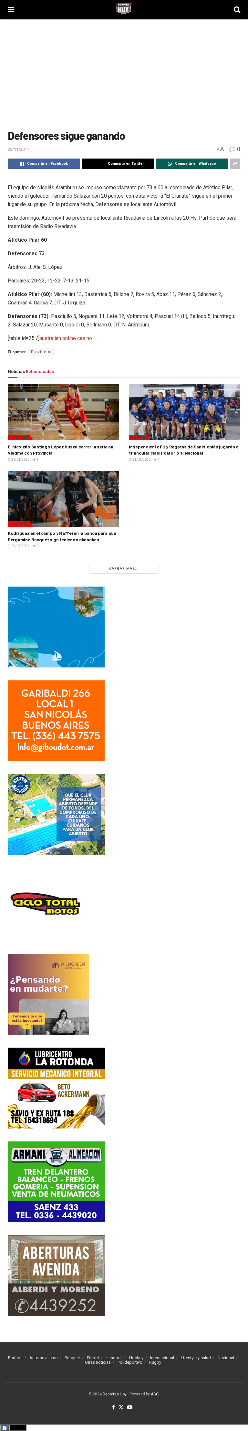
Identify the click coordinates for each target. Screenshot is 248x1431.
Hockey (136, 1357)
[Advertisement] (124, 74)
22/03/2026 (20, 546)
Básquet (19, 437)
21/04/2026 (20, 459)
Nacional (226, 1357)
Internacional (162, 1357)
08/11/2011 (18, 149)
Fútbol (138, 437)
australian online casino (65, 338)
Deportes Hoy (115, 1394)
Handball (114, 1357)
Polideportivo (130, 1362)
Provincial (41, 352)
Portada (15, 1357)
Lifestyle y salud (196, 1357)
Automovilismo (43, 1357)
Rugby (155, 1362)
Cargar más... (124, 569)
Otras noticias (98, 1362)
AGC (155, 1394)
